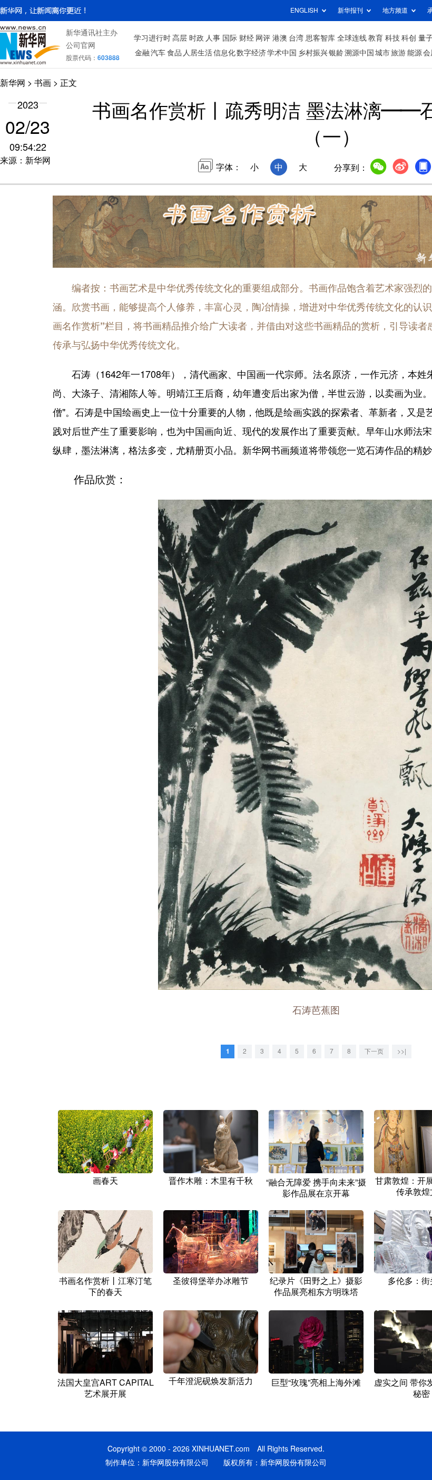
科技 (392, 38)
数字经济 (251, 52)
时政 (196, 38)
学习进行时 (152, 38)
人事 (212, 38)
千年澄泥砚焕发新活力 (211, 1381)
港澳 (279, 38)
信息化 (224, 52)
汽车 (158, 52)
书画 (42, 83)
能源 (414, 52)
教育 (375, 38)
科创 (408, 38)
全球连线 (352, 38)
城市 (382, 52)
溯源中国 (359, 52)
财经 (246, 38)
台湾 (296, 38)
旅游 (398, 52)
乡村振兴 (313, 52)
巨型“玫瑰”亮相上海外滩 (316, 1382)
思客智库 (320, 38)
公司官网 (80, 45)
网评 (263, 38)
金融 (142, 52)
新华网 (12, 83)
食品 (174, 52)
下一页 (374, 1051)
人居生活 (197, 52)
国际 (229, 38)
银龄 (336, 52)
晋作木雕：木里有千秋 (211, 1180)
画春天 (105, 1180)
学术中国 (282, 52)
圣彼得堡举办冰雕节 (211, 1281)
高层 (179, 38)
